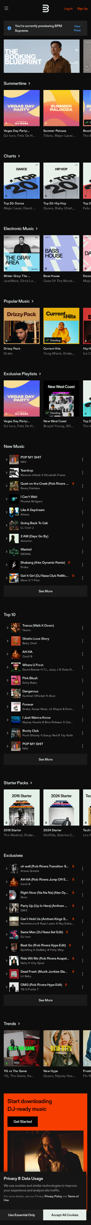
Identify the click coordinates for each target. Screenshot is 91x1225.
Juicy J (54, 669)
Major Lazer (64, 135)
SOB (69, 426)
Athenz (25, 514)
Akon (52, 696)
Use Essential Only (21, 1215)
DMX (24, 910)
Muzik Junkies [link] (49, 971)
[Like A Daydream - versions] (6, 512)
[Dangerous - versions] (7, 693)
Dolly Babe (29, 683)
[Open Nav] (6, 8)
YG (22, 989)
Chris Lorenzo (31, 280)
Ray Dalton (66, 923)
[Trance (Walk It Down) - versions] (7, 628)
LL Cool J (27, 528)
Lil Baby (26, 976)
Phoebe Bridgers (31, 501)
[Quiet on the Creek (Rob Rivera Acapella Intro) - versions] (6, 486)
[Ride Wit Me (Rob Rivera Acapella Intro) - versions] (6, 961)
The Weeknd (13, 835)
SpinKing (26, 950)
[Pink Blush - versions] (7, 680)
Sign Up (82, 8)
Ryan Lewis (47, 923)
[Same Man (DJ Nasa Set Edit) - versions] (6, 934)
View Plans (77, 28)
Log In (68, 8)
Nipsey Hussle (31, 722)
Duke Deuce (70, 669)
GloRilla (49, 835)
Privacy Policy (53, 1196)
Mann (24, 580)
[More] (82, 459)
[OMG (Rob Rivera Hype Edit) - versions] (6, 987)
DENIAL (26, 554)
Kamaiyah (34, 1075)
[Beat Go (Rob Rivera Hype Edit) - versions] (6, 947)
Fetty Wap (57, 950)
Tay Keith (67, 735)
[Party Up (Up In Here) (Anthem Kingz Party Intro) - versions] (6, 908)
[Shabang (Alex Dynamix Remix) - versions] (6, 565)
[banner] (42, 72)
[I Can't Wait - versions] (6, 499)
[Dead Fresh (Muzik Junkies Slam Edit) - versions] (6, 974)
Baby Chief (63, 208)
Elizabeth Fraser (54, 475)
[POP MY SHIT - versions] (6, 459)
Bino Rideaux (53, 722)
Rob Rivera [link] (57, 483)
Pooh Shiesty (31, 735)
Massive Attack (31, 475)
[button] (10, 119)
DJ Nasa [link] (42, 575)
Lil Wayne (55, 709)
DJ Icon (10, 135)
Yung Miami (52, 353)
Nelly (24, 963)
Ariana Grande (30, 871)
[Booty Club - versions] (7, 733)
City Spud (37, 963)
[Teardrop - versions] (6, 473)
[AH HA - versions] (7, 654)
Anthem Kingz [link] (62, 905)
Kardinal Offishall (33, 696)
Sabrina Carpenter (71, 835)
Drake (8, 353)
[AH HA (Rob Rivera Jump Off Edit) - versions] (6, 882)
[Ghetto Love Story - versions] (7, 641)
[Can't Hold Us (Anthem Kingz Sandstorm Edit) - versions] (6, 921)
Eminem (70, 709)
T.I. (45, 669)
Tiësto (48, 135)
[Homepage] (45, 8)
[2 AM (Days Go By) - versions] (6, 538)
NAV (23, 462)
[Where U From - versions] (7, 667)
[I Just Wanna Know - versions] (7, 720)
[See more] (29, 83)
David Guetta (33, 208)
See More (45, 591)
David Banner (31, 669)
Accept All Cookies (64, 1215)
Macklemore (29, 923)
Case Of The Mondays (60, 280)
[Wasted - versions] (6, 551)
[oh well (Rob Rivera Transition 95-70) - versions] (6, 868)
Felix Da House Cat (31, 135)
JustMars (11, 280)
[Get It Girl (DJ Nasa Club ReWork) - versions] (6, 578)
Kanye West (39, 709)
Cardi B (27, 656)
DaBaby (41, 950)
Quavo (48, 208)
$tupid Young (53, 426)
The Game (18, 1075)
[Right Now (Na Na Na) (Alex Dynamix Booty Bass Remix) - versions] (6, 895)
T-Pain (35, 580)
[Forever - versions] (7, 707)
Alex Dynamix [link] (45, 562)
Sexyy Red (50, 735)
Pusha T (33, 989)
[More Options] (36, 130)
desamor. (26, 541)
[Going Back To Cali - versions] (6, 525)
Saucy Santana (30, 488)
